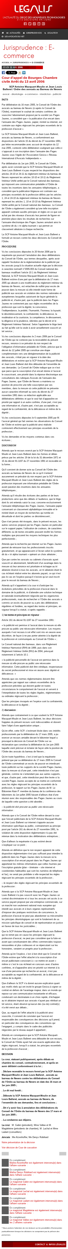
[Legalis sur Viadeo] (34, 23)
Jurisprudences (34, 32)
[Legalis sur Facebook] (25, 23)
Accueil (5, 62)
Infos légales (57, 1244)
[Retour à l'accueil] (4, 32)
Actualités (15, 32)
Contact (40, 1244)
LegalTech (52, 32)
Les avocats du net (14, 36)
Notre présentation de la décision (18, 1142)
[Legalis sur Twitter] (29, 23)
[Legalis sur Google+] (43, 23)
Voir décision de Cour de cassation (19, 1147)
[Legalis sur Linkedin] (38, 23)
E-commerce (38, 63)
